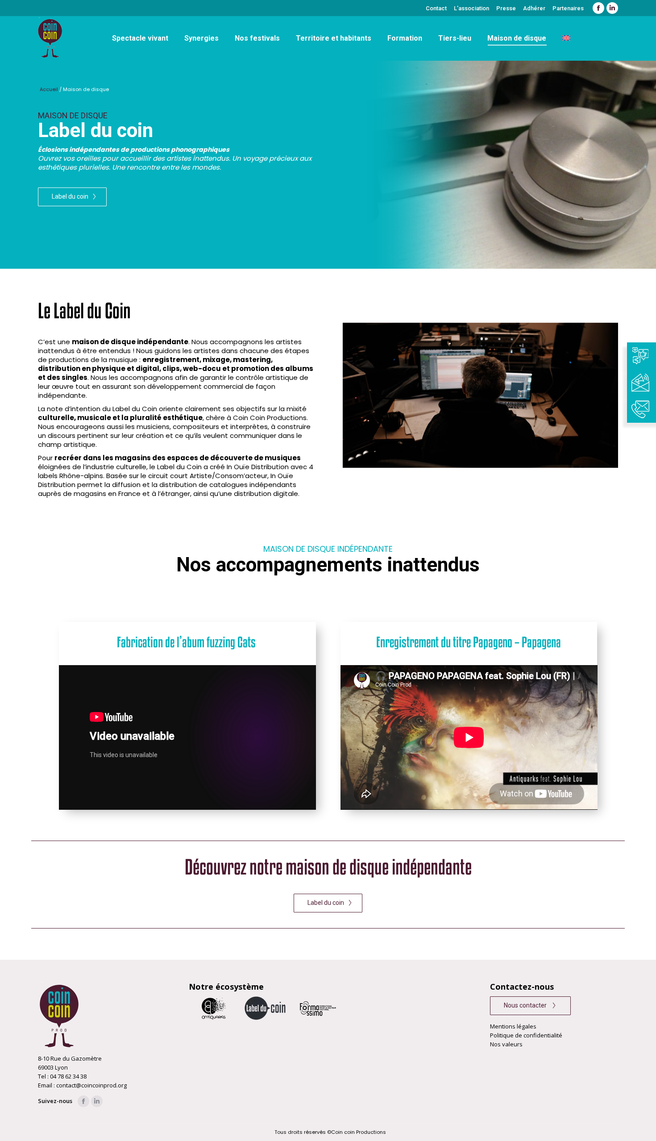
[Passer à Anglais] (566, 38)
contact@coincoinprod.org (91, 1085)
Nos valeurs (506, 1044)
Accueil (49, 89)
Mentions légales (513, 1026)
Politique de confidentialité (526, 1035)
